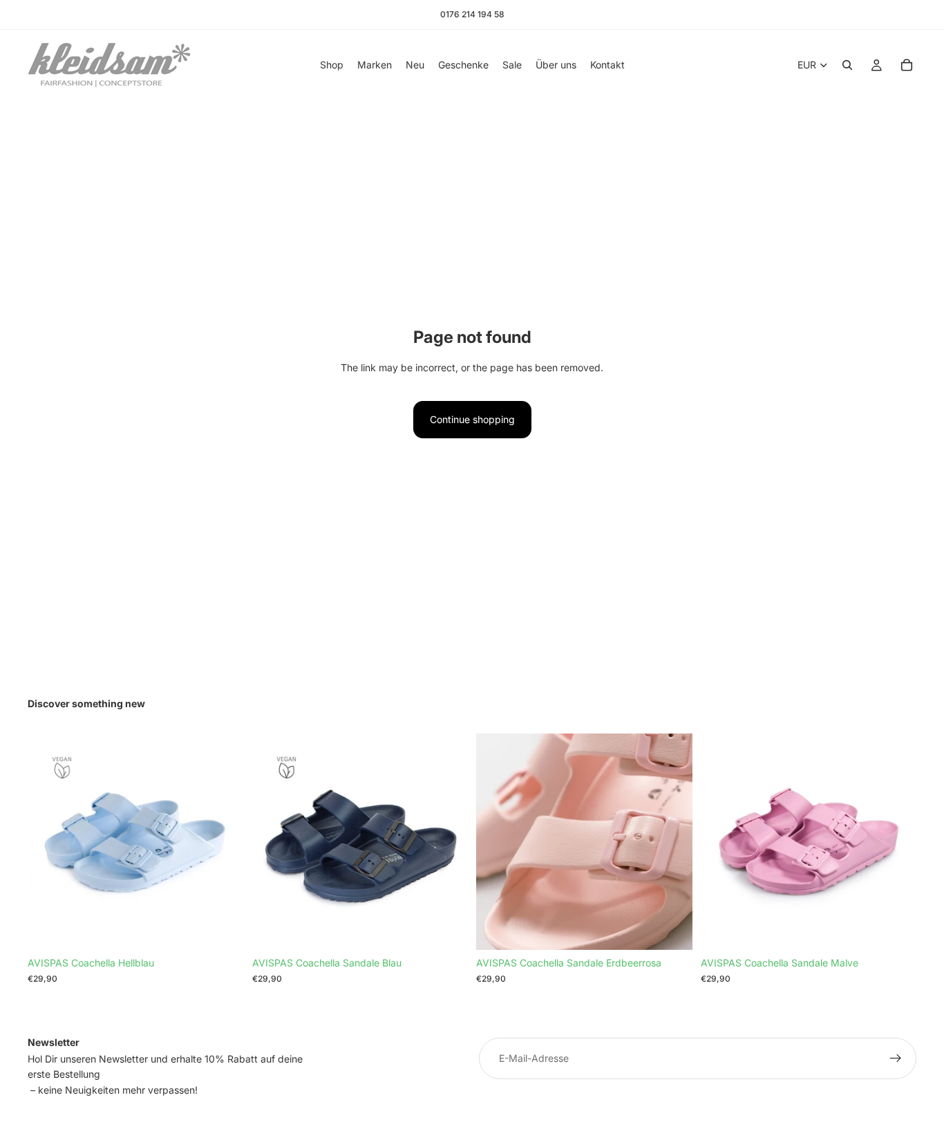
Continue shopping (472, 419)
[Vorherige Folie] (48, 842)
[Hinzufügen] (222, 929)
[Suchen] (847, 65)
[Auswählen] (446, 929)
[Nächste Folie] (223, 842)
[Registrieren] (895, 1058)
